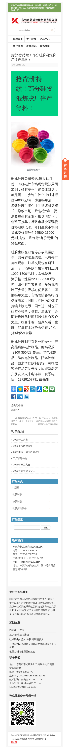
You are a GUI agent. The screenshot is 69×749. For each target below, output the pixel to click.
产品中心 (45, 39)
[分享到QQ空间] (20, 389)
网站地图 (23, 739)
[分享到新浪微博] (26, 389)
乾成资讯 (31, 45)
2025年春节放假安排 (24, 470)
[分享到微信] (45, 389)
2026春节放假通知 (22, 446)
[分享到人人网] (39, 389)
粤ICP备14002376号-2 (37, 739)
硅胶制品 (17, 494)
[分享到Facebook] (13, 396)
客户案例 (18, 45)
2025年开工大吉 (21, 464)
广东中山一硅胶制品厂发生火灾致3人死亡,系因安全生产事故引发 (46, 421)
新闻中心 (21, 65)
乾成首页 (18, 39)
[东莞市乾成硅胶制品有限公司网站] (34, 23)
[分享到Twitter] (26, 396)
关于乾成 (31, 39)
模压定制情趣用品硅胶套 (22, 651)
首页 (13, 65)
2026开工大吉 (20, 439)
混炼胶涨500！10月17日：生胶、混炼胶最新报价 (22, 421)
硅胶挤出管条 (20, 508)
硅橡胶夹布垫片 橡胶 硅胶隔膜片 (26, 639)
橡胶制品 (17, 501)
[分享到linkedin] (20, 396)
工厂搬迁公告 (20, 458)
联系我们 (45, 45)
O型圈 (16, 487)
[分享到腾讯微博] (33, 389)
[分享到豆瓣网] (52, 389)
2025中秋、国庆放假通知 (26, 452)
